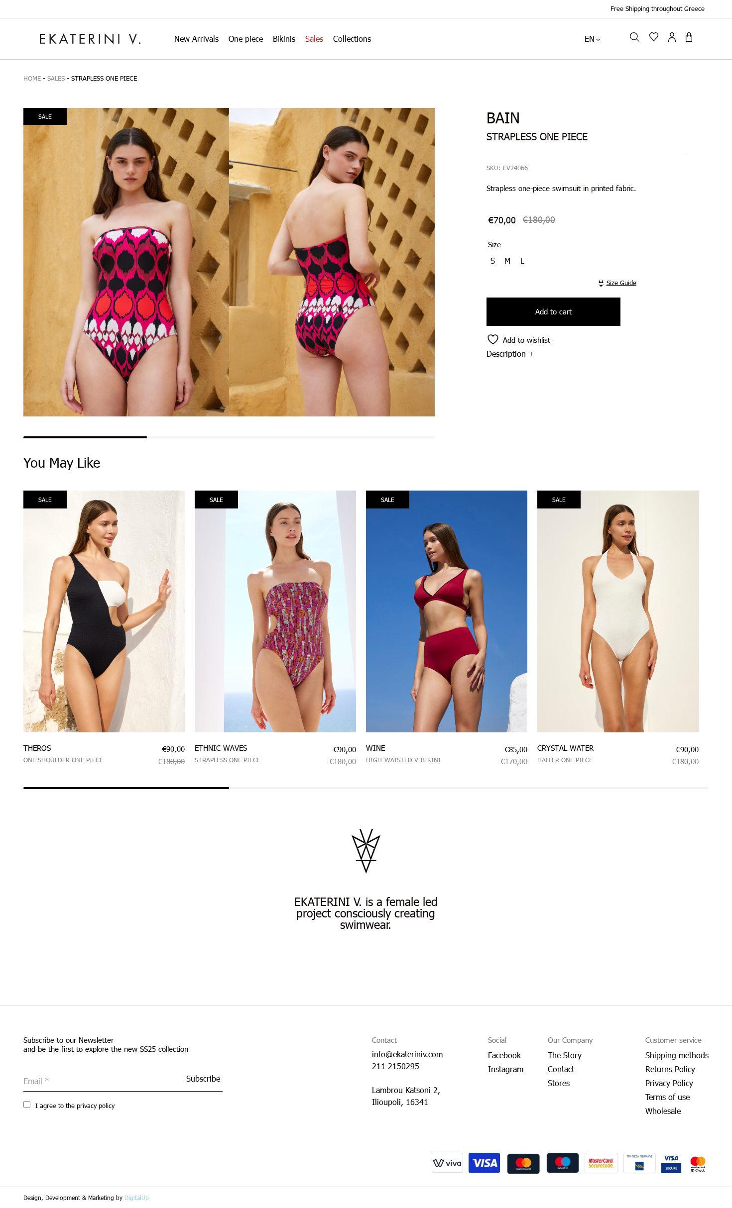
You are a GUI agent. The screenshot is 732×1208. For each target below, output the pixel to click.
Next (716, 620)
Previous (16, 620)
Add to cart (553, 311)
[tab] (581, 353)
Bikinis (284, 38)
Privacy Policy (669, 1083)
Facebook (504, 1055)
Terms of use (667, 1097)
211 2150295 (395, 1066)
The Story (565, 1055)
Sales (314, 38)
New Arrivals (196, 38)
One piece (246, 38)
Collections (352, 38)
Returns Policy (670, 1069)
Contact (561, 1069)
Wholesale (663, 1111)
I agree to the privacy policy (74, 1105)
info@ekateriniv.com (407, 1054)
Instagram (505, 1069)
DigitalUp (136, 1198)
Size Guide (621, 282)
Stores (559, 1083)
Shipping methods (677, 1055)
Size (494, 244)
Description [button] (506, 353)
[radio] (494, 260)
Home (32, 78)
